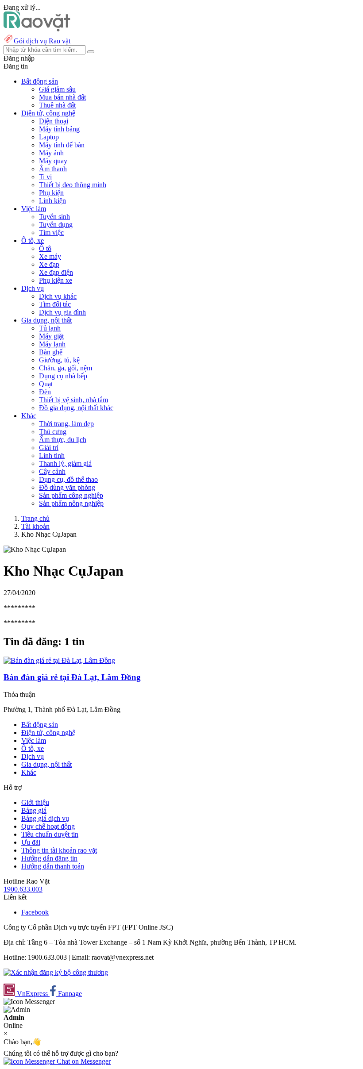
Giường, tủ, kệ (59, 360)
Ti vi (45, 177)
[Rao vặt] (37, 29)
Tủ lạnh (50, 328)
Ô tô (45, 248)
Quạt (46, 384)
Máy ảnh (51, 153)
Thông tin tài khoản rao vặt (59, 850)
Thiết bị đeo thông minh (72, 184)
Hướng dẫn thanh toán (52, 866)
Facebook (35, 912)
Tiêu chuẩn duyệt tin (49, 834)
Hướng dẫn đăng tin (49, 858)
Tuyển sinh (54, 216)
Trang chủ (35, 518)
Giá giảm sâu (57, 89)
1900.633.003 (23, 889)
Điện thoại (53, 121)
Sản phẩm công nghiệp (71, 495)
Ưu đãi (30, 842)
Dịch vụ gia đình (62, 312)
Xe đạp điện (56, 272)
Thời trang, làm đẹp (66, 423)
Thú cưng (52, 431)
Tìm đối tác (55, 304)
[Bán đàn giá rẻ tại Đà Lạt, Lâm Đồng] (59, 660)
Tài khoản (35, 526)
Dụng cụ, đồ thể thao (68, 479)
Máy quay (53, 161)
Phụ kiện (51, 192)
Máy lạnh (52, 344)
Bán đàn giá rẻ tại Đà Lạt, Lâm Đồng (72, 677)
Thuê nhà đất (57, 105)
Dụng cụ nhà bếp (63, 376)
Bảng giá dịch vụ (45, 818)
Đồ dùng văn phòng (67, 487)
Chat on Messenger (83, 1061)
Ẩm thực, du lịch (62, 439)
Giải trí (48, 447)
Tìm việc (51, 232)
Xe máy (50, 256)
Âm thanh (53, 169)
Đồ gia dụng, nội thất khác (76, 407)
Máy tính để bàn (62, 145)
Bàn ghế (50, 352)
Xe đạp (49, 264)
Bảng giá (33, 810)
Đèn (45, 392)
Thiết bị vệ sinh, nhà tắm (73, 400)
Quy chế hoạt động (48, 826)
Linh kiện (52, 200)
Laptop (49, 137)
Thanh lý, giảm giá (65, 463)
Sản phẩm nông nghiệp (71, 503)
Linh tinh (52, 455)
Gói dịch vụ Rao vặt (42, 41)
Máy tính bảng (59, 129)
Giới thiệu (35, 802)
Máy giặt (51, 336)
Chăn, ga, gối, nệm (65, 368)
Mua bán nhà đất (62, 97)
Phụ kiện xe (55, 280)
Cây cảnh (52, 471)
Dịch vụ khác (58, 296)
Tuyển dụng (56, 224)
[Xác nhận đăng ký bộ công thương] (56, 972)
